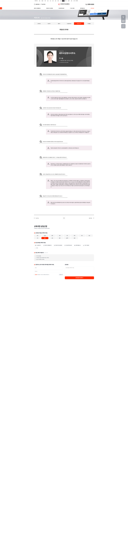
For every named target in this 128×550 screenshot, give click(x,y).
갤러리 (59, 23)
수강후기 (49, 23)
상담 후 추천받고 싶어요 (40, 259)
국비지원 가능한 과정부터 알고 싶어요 (42, 257)
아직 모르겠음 (38, 255)
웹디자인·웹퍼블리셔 (37, 8)
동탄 (65, 0)
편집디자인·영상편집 (49, 8)
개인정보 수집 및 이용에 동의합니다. (42, 274)
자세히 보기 (61, 274)
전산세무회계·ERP (61, 8)
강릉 (74, 0)
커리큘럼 (89, 23)
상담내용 (66, 264)
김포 (71, 0)
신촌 (47, 0)
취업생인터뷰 (79, 23)
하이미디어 (36, 0)
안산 (53, 0)
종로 (45, 0)
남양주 (69, 0)
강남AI (42, 0)
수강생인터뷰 (69, 23)
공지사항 (39, 23)
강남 (39, 0)
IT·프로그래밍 (72, 8)
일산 (63, 0)
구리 (60, 0)
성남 (55, 0)
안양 (58, 0)
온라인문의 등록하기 (79, 277)
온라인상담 (92, 8)
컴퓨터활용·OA (82, 8)
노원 (50, 0)
